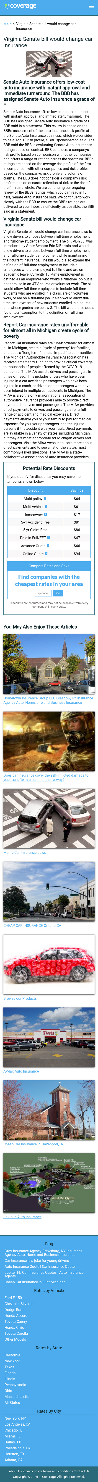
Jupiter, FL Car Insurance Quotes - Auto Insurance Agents (44, 1274)
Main (7, 24)
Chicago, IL (13, 1430)
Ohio (8, 1391)
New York (12, 1361)
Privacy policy (32, 1471)
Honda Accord (16, 1315)
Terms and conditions (58, 1471)
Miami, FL (13, 1436)
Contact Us (81, 1471)
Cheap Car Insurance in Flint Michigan (35, 1282)
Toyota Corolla (16, 1333)
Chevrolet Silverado (20, 1304)
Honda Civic (14, 1327)
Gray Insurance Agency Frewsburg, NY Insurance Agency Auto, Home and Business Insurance (43, 1253)
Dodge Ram (14, 1310)
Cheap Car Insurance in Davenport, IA (33, 1144)
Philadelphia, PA (18, 1448)
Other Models (15, 1339)
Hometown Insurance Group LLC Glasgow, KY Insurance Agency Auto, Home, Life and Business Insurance (48, 700)
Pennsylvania (15, 1385)
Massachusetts (17, 1397)
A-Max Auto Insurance (21, 1071)
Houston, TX (14, 1454)
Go (58, 593)
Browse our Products (20, 998)
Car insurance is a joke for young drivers (37, 1260)
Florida (10, 1373)
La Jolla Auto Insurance (22, 1217)
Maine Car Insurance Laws (24, 852)
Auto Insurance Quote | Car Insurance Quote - (40, 1266)
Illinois (10, 1379)
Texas (9, 1367)
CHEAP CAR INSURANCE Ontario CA (32, 925)
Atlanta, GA (14, 1460)
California (12, 1355)
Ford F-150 (13, 1298)
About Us (15, 1471)
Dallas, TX (13, 1442)
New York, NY (15, 1418)
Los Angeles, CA (17, 1424)
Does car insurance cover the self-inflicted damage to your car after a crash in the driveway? (45, 777)
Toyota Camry (16, 1321)
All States (12, 1402)
